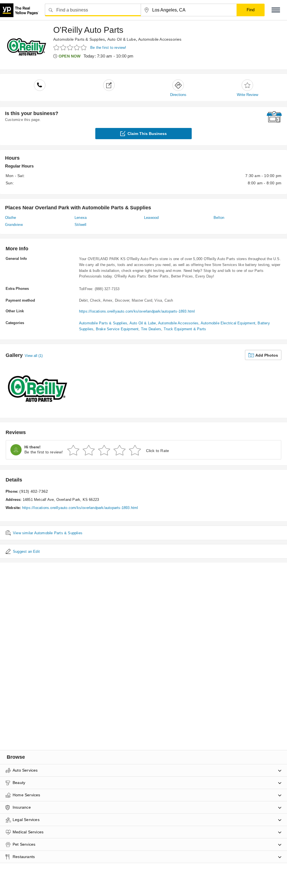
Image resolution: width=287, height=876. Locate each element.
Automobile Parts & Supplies (79, 39)
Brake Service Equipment (117, 329)
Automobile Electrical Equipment (228, 323)
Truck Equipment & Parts (185, 329)
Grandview (14, 225)
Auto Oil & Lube (121, 39)
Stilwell (81, 225)
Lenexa (81, 217)
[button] (276, 10)
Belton (219, 217)
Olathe (10, 217)
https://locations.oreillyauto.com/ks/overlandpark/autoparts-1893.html (137, 311)
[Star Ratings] (70, 47)
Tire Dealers (151, 329)
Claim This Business (147, 133)
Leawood (151, 217)
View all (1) (34, 356)
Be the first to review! (108, 47)
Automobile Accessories (159, 39)
